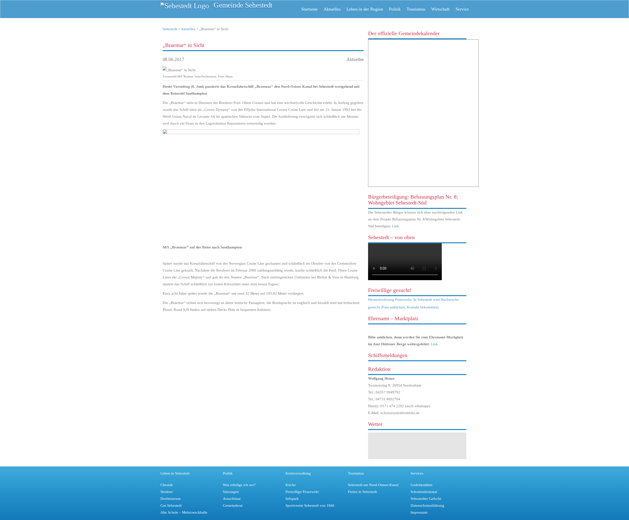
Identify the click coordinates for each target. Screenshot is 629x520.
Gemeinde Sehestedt (243, 5)
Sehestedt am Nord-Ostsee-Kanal (373, 485)
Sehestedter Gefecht (426, 499)
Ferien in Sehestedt (362, 492)
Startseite (309, 9)
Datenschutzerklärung (427, 505)
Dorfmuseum (170, 499)
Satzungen (231, 492)
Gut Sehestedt (171, 505)
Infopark (292, 499)
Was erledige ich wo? (239, 485)
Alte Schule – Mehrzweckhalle (183, 512)
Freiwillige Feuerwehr (302, 492)
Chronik (166, 485)
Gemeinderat (233, 505)
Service (462, 9)
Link (395, 226)
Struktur (166, 492)
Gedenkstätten (421, 485)
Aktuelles (332, 9)
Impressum (419, 512)
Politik (395, 9)
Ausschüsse (232, 499)
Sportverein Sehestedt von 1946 (310, 505)
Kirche (291, 485)
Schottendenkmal (424, 492)
